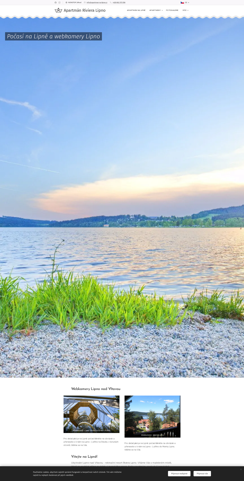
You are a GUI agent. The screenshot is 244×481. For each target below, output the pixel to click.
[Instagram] (59, 2)
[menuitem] (137, 10)
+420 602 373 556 (119, 2)
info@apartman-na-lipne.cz (97, 2)
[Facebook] (55, 2)
